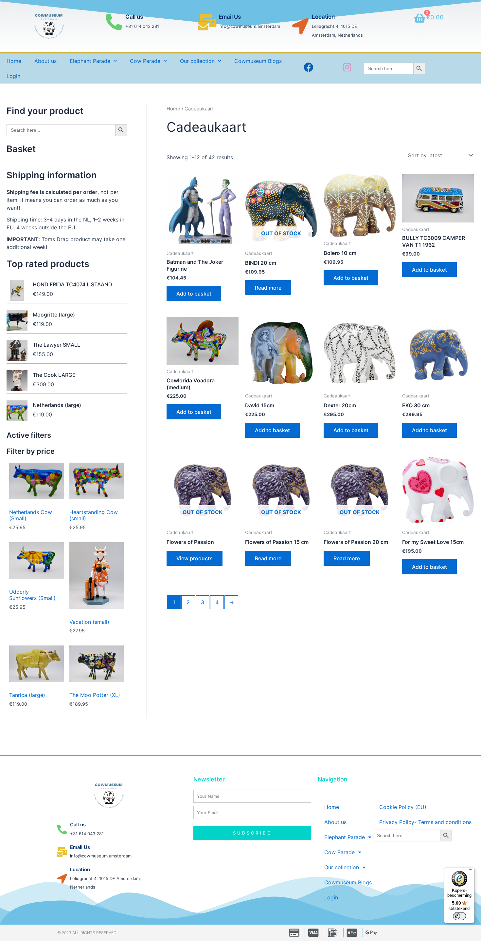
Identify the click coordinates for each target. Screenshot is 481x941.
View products (194, 558)
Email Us (230, 16)
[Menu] (470, 871)
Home (14, 61)
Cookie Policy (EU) (402, 807)
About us (45, 61)
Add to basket (193, 293)
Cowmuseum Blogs (258, 61)
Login (13, 76)
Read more (268, 287)
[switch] (459, 916)
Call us (134, 16)
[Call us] (114, 22)
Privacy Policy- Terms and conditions (425, 822)
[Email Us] (207, 22)
